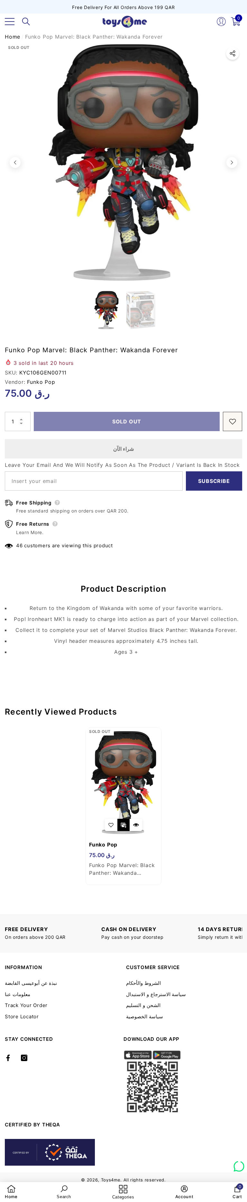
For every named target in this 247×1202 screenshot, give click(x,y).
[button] (26, 21)
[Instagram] (24, 1058)
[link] (11, 1192)
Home (12, 36)
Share (232, 53)
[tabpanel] (123, 806)
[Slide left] (15, 162)
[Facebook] (8, 1058)
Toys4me (111, 1179)
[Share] (232, 53)
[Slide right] (231, 162)
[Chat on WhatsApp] (239, 1164)
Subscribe (214, 481)
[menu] (9, 21)
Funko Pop (41, 382)
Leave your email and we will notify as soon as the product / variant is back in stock (122, 465)
